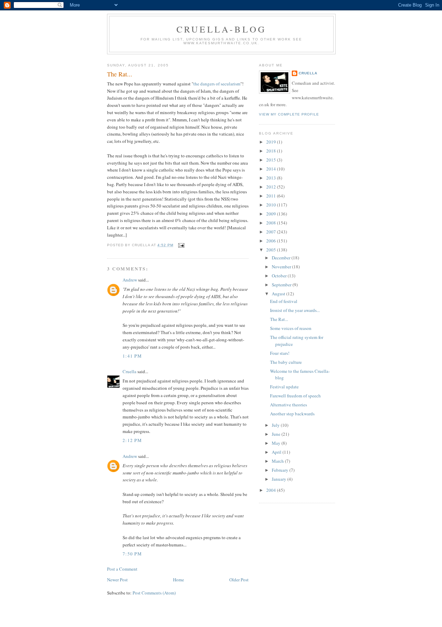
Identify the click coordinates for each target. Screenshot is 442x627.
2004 (271, 490)
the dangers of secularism (216, 84)
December (281, 258)
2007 (271, 232)
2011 (271, 196)
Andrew (130, 280)
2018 (271, 151)
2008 (271, 223)
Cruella (129, 371)
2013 (271, 178)
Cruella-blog (221, 29)
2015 (271, 160)
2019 (271, 142)
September (282, 285)
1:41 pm (132, 356)
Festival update (284, 387)
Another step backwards (292, 414)
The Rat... (119, 74)
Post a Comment (122, 569)
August (279, 294)
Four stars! (279, 353)
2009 (271, 214)
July (276, 425)
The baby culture (286, 362)
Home (178, 580)
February (280, 470)
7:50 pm (132, 554)
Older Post (239, 580)
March (278, 461)
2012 (271, 187)
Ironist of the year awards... (295, 310)
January (279, 479)
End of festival (283, 301)
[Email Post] (180, 245)
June (276, 434)
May (276, 443)
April (277, 452)
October (280, 276)
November (282, 267)
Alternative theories (288, 405)
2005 (271, 250)
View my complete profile (289, 114)
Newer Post (117, 580)
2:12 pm (132, 440)
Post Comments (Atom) (154, 593)
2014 (271, 169)
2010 (271, 205)
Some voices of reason (290, 328)
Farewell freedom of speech (295, 396)
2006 (271, 241)
